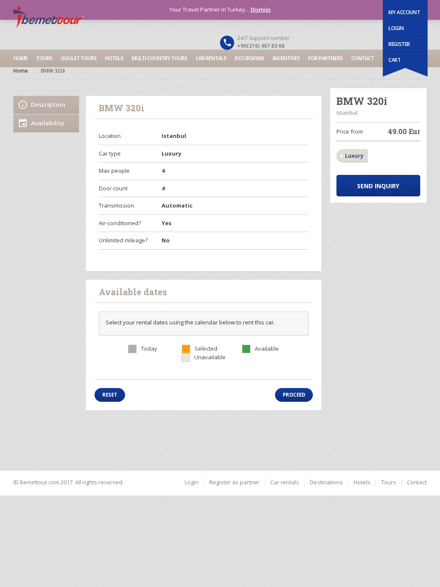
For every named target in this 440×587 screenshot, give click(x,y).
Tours (44, 58)
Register (399, 44)
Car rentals (211, 58)
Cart (394, 60)
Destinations (326, 482)
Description (48, 105)
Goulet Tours (78, 58)
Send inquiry (378, 186)
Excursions (249, 58)
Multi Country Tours (159, 58)
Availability (47, 123)
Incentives (285, 58)
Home (20, 58)
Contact (362, 58)
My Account (404, 12)
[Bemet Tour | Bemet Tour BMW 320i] (220, 17)
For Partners (325, 58)
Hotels (114, 58)
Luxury (354, 155)
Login (395, 28)
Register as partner (234, 482)
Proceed (294, 394)
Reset (109, 394)
